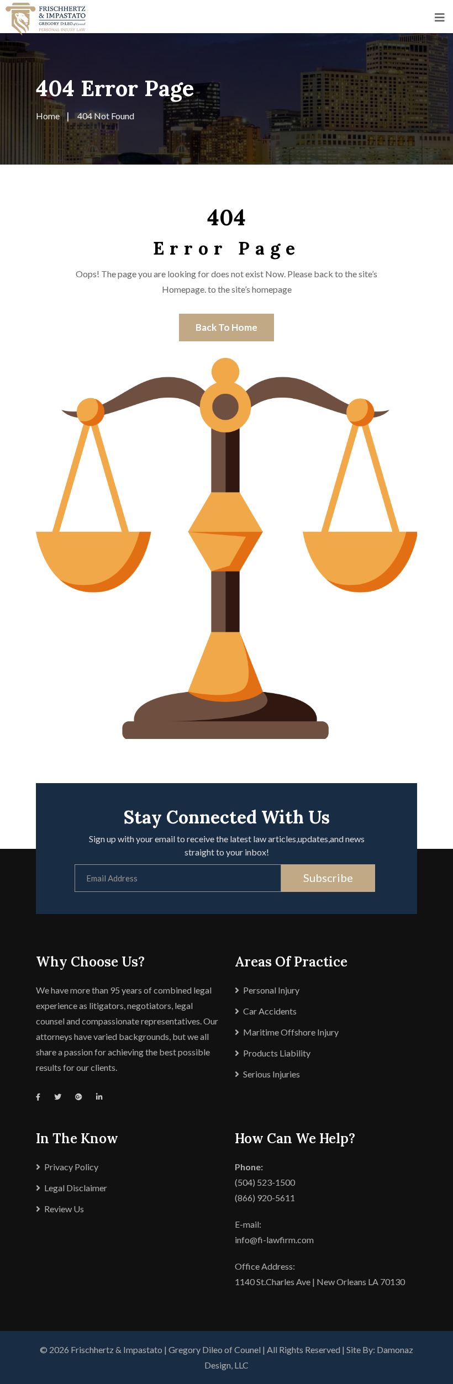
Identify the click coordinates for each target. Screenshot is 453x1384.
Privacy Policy (71, 1166)
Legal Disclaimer (75, 1187)
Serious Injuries (271, 1074)
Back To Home (226, 327)
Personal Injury (271, 990)
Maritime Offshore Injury (291, 1032)
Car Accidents (270, 1011)
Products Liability (276, 1053)
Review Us (64, 1208)
